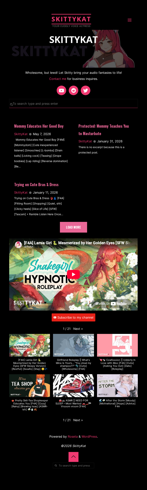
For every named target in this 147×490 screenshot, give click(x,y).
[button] (78, 329)
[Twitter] (85, 90)
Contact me (57, 79)
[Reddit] (73, 90)
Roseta (72, 436)
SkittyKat (71, 19)
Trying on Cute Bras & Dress (36, 184)
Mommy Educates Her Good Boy (39, 126)
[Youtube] (61, 90)
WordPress (89, 436)
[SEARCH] (11, 104)
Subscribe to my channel (75, 317)
